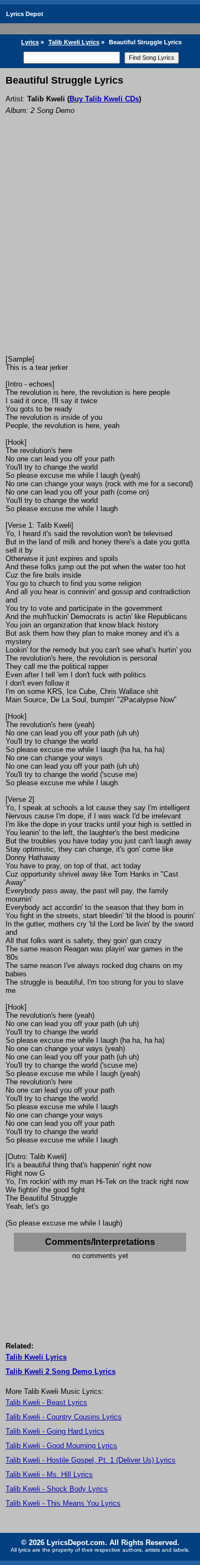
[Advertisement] (100, 249)
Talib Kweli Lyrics (73, 42)
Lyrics (30, 42)
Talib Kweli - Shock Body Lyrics (57, 1489)
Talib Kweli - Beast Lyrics (46, 1402)
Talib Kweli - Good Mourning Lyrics (61, 1446)
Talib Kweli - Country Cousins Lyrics (64, 1417)
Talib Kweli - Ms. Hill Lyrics (49, 1474)
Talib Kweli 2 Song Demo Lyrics (61, 1371)
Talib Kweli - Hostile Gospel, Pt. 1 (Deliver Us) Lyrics (91, 1460)
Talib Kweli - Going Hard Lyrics (55, 1431)
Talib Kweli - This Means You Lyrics (63, 1503)
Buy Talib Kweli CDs (104, 99)
